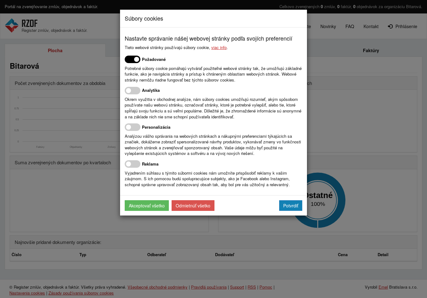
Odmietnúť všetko (193, 205)
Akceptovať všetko (147, 205)
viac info (219, 47)
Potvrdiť (290, 205)
